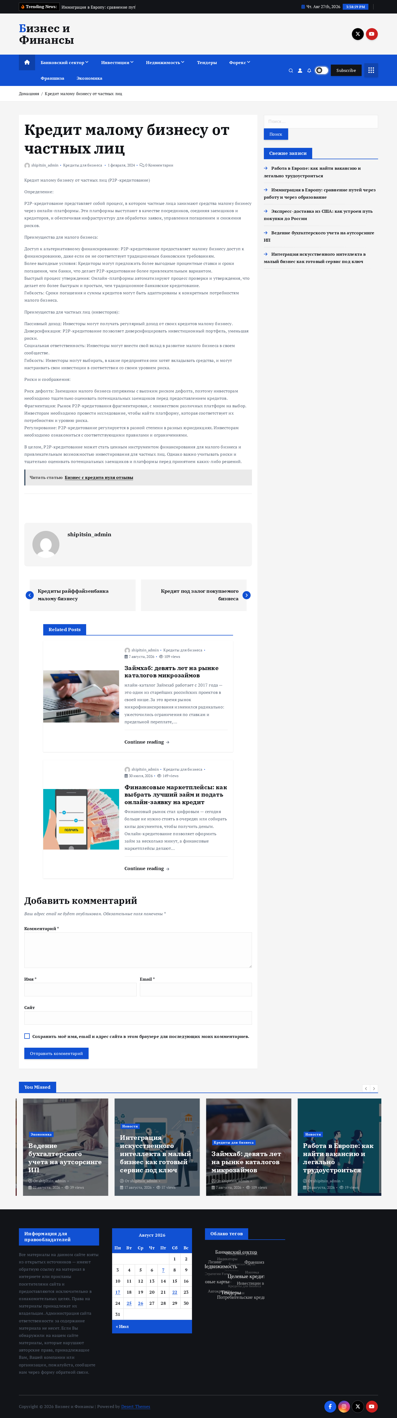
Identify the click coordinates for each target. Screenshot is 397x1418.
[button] (366, 1088)
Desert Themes (135, 1406)
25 (129, 1303)
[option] (61, 1147)
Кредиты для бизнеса (82, 165)
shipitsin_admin (44, 165)
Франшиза (52, 78)
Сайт (29, 1007)
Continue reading (145, 742)
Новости (126, 1126)
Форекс (237, 62)
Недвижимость (163, 62)
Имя (30, 979)
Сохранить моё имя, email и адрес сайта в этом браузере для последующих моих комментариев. (140, 1036)
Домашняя (29, 93)
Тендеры (207, 62)
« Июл (122, 1326)
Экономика (89, 78)
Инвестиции (115, 62)
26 (140, 1303)
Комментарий (41, 928)
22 (174, 1292)
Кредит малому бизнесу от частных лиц (83, 93)
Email (147, 979)
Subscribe (346, 70)
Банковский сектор (63, 62)
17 (117, 1292)
